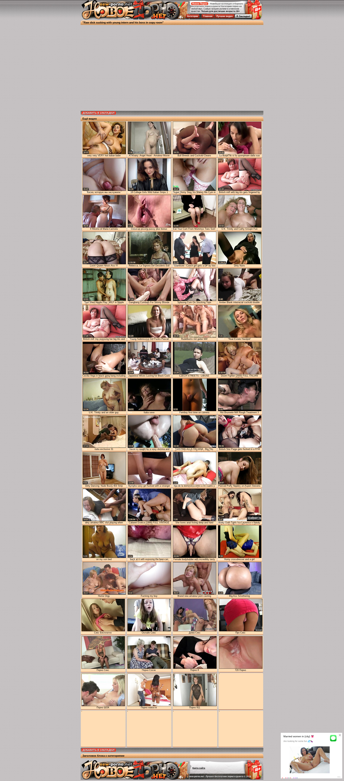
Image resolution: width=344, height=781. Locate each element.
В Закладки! (243, 16)
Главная (207, 16)
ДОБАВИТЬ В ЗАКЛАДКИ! (99, 113)
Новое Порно (199, 3)
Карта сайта (198, 768)
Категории (192, 16)
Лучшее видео (224, 16)
